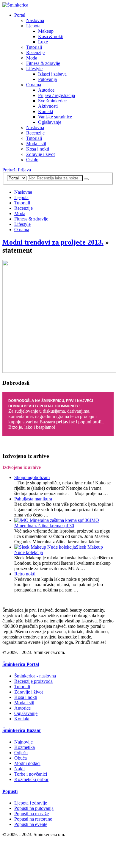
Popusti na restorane (33, 818)
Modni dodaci (27, 763)
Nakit (19, 768)
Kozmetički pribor (31, 779)
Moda (31, 57)
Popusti (10, 791)
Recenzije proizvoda (33, 681)
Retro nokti (24, 573)
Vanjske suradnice (55, 116)
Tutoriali (34, 47)
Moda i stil (36, 143)
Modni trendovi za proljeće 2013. (53, 242)
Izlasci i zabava (52, 73)
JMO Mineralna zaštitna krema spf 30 (56, 523)
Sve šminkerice (52, 100)
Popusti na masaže (31, 813)
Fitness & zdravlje (43, 63)
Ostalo (32, 159)
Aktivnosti (48, 106)
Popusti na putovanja (34, 808)
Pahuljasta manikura (33, 498)
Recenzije (35, 52)
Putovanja (47, 79)
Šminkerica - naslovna (35, 675)
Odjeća (21, 752)
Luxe (43, 41)
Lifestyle (34, 68)
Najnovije (23, 741)
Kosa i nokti (37, 148)
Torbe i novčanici (30, 774)
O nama (33, 84)
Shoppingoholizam (32, 477)
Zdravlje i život (40, 154)
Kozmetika (24, 747)
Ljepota (33, 25)
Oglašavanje (49, 122)
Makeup (46, 31)
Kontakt (45, 111)
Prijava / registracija (56, 95)
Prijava (24, 169)
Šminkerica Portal (20, 664)
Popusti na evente (30, 824)
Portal (19, 15)
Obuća (20, 757)
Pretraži (9, 169)
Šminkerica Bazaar (21, 730)
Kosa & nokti (50, 36)
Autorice (46, 90)
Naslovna (35, 20)
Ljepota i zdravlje (30, 802)
